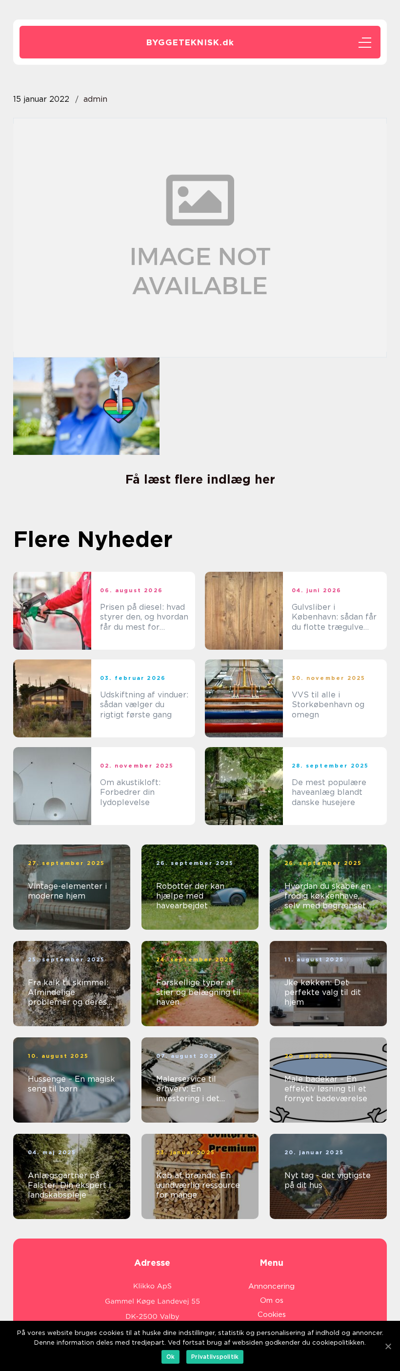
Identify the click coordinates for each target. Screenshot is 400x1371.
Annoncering (271, 1286)
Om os (271, 1300)
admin (95, 99)
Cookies (272, 1314)
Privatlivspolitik (215, 1356)
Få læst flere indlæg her (200, 479)
